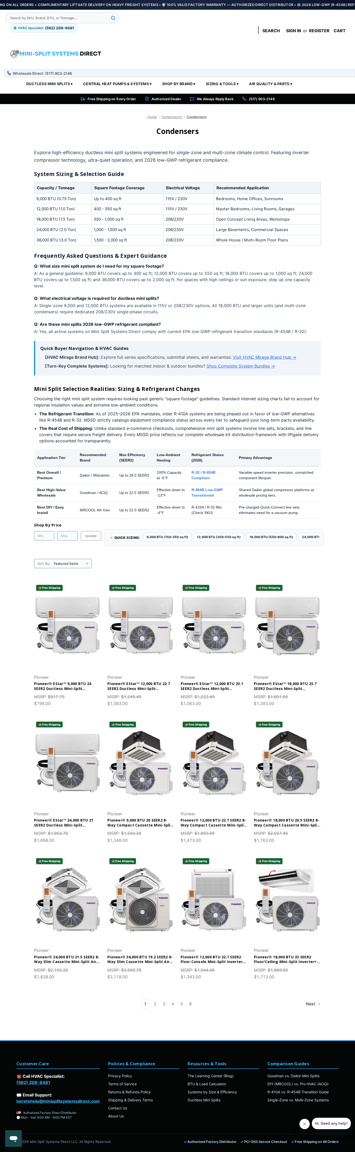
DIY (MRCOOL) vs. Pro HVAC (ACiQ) (297, 1084)
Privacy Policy (120, 1076)
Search (271, 30)
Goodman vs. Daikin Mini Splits (293, 1076)
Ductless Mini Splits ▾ (49, 84)
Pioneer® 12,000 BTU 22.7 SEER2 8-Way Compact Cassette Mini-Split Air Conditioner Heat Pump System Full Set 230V (214, 823)
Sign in (293, 30)
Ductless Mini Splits (204, 1100)
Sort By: (43, 563)
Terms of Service (122, 1084)
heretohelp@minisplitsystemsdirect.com (58, 1101)
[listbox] (72, 563)
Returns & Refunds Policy (129, 1092)
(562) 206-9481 (33, 1082)
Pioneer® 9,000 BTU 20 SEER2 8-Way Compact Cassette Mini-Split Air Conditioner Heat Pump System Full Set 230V (140, 823)
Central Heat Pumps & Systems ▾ (117, 84)
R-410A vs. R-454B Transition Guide (298, 1092)
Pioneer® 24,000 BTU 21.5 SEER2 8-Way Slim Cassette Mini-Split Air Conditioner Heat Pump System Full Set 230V (66, 960)
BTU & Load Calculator (207, 1084)
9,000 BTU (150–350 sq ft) (167, 537)
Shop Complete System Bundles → (241, 366)
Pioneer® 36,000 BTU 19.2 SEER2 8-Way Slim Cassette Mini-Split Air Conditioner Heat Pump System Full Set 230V (140, 960)
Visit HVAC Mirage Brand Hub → (264, 357)
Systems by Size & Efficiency (212, 1092)
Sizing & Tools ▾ (222, 84)
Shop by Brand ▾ (178, 84)
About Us (116, 1116)
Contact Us (117, 1108)
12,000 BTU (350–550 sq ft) (219, 537)
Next (311, 1003)
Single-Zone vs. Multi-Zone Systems (298, 1100)
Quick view (63, 616)
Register (319, 30)
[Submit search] (113, 18)
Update (91, 535)
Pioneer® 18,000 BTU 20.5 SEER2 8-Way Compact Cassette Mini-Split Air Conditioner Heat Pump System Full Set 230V (287, 823)
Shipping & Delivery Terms (130, 1100)
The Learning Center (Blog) (211, 1076)
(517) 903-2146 (262, 99)
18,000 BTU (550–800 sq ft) (271, 537)
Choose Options (67, 637)
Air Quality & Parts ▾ (270, 84)
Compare (66, 626)
